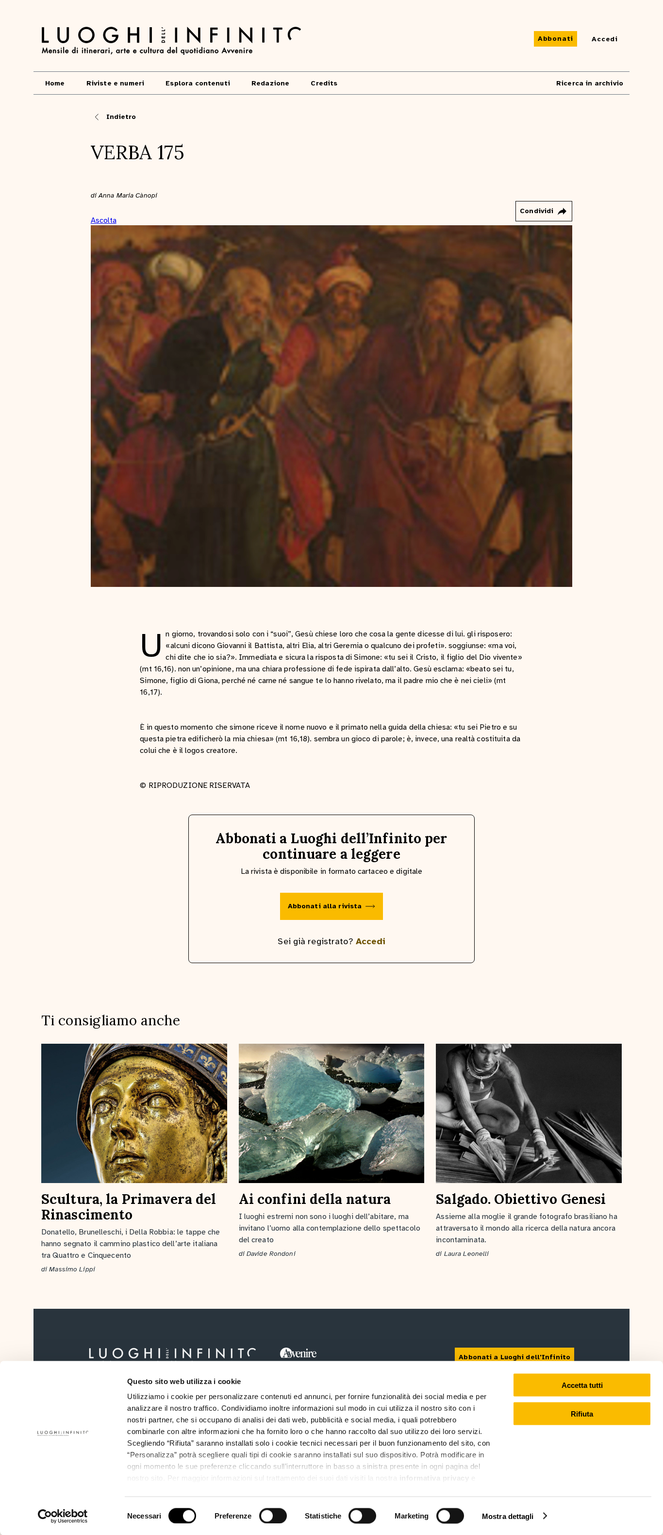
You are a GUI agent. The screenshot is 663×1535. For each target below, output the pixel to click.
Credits (324, 83)
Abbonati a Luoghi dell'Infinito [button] (514, 1357)
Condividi (536, 211)
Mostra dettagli (508, 1516)
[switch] (273, 1515)
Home (55, 83)
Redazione (270, 83)
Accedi (370, 941)
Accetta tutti (582, 1385)
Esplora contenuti (198, 83)
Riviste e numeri (115, 83)
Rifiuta (582, 1413)
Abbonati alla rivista (325, 906)
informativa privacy (434, 1478)
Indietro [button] (121, 117)
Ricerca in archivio (589, 83)
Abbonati (555, 38)
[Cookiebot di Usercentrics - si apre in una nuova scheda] (62, 1516)
